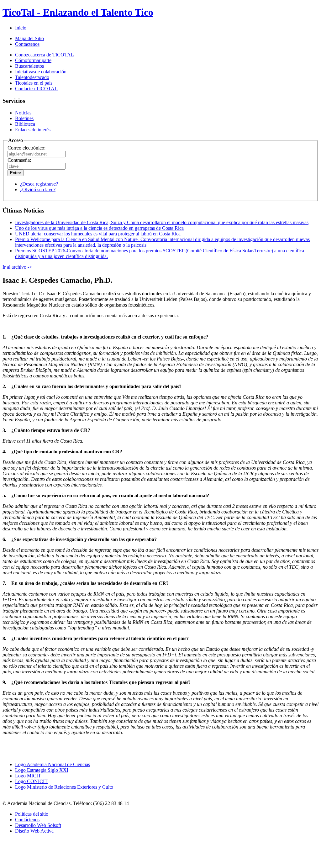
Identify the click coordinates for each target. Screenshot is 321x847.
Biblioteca (25, 124)
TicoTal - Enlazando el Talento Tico (78, 12)
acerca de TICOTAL (44, 54)
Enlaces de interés (32, 129)
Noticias (23, 112)
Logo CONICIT (31, 781)
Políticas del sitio (31, 814)
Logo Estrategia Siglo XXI (41, 770)
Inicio (20, 27)
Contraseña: (19, 160)
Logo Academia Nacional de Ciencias (52, 764)
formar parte (33, 60)
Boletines (24, 118)
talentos (29, 66)
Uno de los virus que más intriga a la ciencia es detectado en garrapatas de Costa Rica (99, 228)
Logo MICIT (28, 775)
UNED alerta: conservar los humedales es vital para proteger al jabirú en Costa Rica (98, 233)
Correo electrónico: (26, 147)
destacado (32, 77)
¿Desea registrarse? (39, 184)
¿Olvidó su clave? (37, 189)
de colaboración (40, 71)
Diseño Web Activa (34, 831)
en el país (33, 83)
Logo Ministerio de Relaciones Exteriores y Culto (64, 787)
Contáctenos (27, 44)
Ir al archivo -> (17, 267)
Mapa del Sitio (29, 38)
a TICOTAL (36, 88)
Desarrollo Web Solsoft (38, 825)
